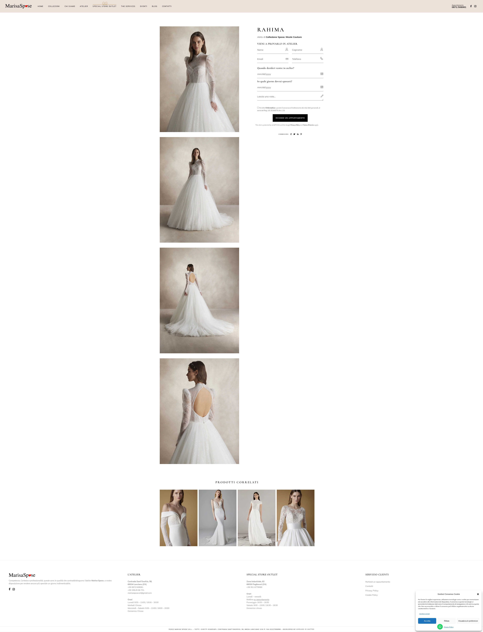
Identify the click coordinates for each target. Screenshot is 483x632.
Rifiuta (446, 621)
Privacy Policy (448, 627)
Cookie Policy (371, 595)
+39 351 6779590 (254, 587)
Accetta (427, 621)
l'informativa (270, 108)
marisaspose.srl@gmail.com (140, 593)
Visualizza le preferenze (468, 621)
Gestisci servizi (424, 614)
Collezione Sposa (275, 37)
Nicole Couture (294, 37)
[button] (478, 594)
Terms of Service (308, 125)
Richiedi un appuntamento (377, 581)
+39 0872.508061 (135, 587)
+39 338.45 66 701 (136, 590)
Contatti (369, 586)
